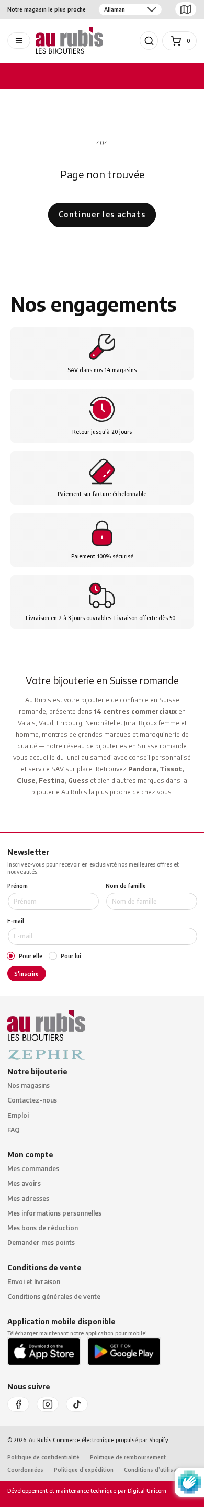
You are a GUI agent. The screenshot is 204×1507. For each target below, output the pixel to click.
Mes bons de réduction (42, 1228)
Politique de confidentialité (43, 1457)
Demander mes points (41, 1242)
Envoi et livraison (33, 1282)
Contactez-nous (32, 1100)
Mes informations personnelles (54, 1213)
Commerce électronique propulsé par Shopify (110, 1439)
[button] (149, 40)
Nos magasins (28, 1085)
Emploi (18, 1115)
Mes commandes (33, 1169)
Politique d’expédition (84, 1469)
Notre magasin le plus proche (46, 9)
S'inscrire (26, 973)
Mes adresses (28, 1198)
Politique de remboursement (128, 1457)
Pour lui (71, 956)
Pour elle (30, 956)
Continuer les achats (102, 214)
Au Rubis (40, 1439)
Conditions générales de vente (53, 1296)
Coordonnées (25, 1469)
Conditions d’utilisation (155, 1469)
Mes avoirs (24, 1183)
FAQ (13, 1130)
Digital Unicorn (146, 1490)
